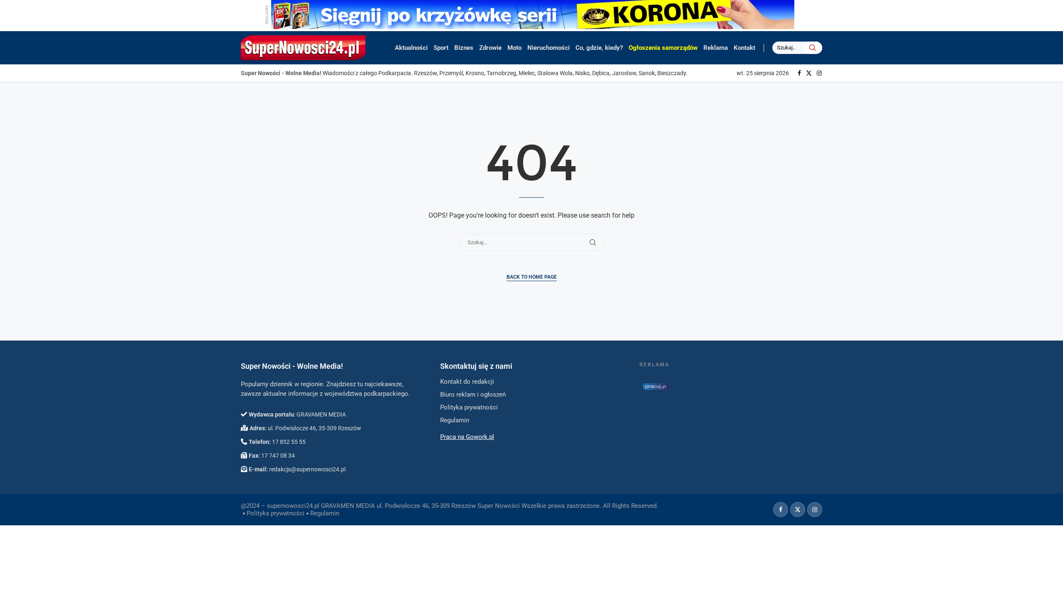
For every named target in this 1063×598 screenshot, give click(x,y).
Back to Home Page (532, 277)
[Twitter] (809, 73)
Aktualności (411, 47)
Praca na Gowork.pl (467, 437)
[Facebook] (799, 73)
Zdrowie (490, 47)
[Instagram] (819, 73)
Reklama (715, 47)
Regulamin (324, 513)
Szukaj (812, 48)
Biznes (463, 47)
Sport (441, 47)
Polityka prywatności (275, 513)
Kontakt (744, 47)
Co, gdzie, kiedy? (599, 47)
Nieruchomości (548, 47)
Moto (514, 47)
